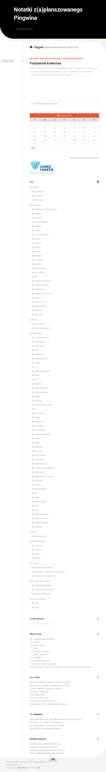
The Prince (38, 315)
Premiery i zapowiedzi (39, 722)
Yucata (33, 688)
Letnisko (37, 438)
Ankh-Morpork (40, 346)
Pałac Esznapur (40, 464)
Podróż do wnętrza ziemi (44, 476)
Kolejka (37, 417)
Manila (37, 443)
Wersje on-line (38, 541)
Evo (35, 379)
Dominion (38, 218)
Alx (38, 768)
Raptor (37, 485)
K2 (35, 409)
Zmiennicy (38, 527)
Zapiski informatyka (42, 594)
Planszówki (37, 333)
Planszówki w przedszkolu (44, 576)
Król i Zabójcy (39, 430)
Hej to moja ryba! (40, 388)
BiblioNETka (35, 728)
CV (35, 367)
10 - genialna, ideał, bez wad (42, 639)
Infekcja (37, 396)
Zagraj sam (35, 701)
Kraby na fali (39, 422)
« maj (32, 148)
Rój (35, 493)
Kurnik (32, 698)
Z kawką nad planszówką (44, 590)
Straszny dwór (40, 502)
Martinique (38, 447)
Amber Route (39, 342)
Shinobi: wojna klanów (43, 293)
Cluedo (37, 363)
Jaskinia (37, 401)
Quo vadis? (38, 480)
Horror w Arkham (41, 392)
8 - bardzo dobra (38, 645)
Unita (36, 510)
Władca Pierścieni (41, 514)
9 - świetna (35, 642)
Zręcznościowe (39, 599)
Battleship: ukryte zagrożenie (45, 209)
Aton (36, 350)
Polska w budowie (41, 285)
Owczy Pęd (38, 459)
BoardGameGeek (37, 725)
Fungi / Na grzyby (41, 235)
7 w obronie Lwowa (41, 337)
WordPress (22, 768)
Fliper (36, 603)
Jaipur (37, 550)
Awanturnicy (39, 354)
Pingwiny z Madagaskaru (44, 468)
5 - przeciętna (36, 658)
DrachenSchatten (41, 222)
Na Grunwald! (39, 455)
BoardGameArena (38, 682)
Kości (34, 319)
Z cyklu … (36, 563)
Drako (36, 375)
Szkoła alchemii (40, 306)
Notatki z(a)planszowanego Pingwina (48, 13)
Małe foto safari (40, 268)
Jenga (36, 607)
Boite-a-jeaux (35, 685)
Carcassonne (39, 191)
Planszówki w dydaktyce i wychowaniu (49, 572)
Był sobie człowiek (41, 359)
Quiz (34, 532)
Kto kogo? (38, 256)
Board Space (35, 695)
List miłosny (39, 260)
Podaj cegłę (38, 472)
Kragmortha (39, 426)
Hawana (37, 243)
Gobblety (37, 384)
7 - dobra (34, 648)
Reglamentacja (40, 489)
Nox (35, 277)
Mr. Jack (37, 451)
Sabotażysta (39, 289)
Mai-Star (37, 264)
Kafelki (35, 187)
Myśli (32, 753)
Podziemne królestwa (73, 58)
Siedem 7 (38, 298)
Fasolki (37, 230)
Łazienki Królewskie (42, 434)
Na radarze (39, 272)
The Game (38, 310)
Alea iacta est (39, 324)
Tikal (36, 506)
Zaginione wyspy (41, 523)
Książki (33, 750)
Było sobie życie (40, 536)
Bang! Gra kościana (42, 328)
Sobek (36, 497)
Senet (36, 554)
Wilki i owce (38, 200)
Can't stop (38, 546)
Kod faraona (39, 413)
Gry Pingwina (35, 744)
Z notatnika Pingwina (41, 581)
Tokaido (37, 558)
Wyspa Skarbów (41, 518)
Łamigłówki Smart (38, 704)
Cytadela (38, 214)
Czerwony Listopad (42, 371)
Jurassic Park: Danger (43, 405)
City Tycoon (38, 196)
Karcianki (34, 58)
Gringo (37, 239)
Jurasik (37, 251)
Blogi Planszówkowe (39, 719)
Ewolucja (37, 226)
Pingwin (33, 747)
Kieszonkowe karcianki (50, 58)
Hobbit (37, 247)
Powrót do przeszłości (42, 585)
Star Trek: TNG (40, 302)
